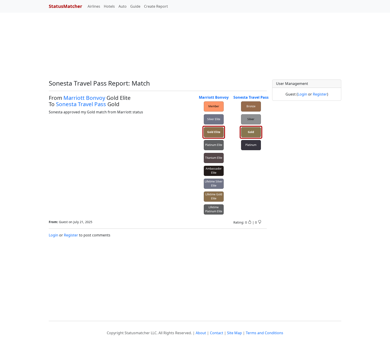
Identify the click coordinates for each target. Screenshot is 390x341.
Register (71, 235)
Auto (122, 6)
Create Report (156, 6)
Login (53, 235)
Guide (135, 6)
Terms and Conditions (264, 332)
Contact (216, 332)
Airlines (94, 6)
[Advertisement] (135, 47)
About (201, 332)
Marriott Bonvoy (84, 97)
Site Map (234, 332)
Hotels (109, 6)
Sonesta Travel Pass (81, 104)
